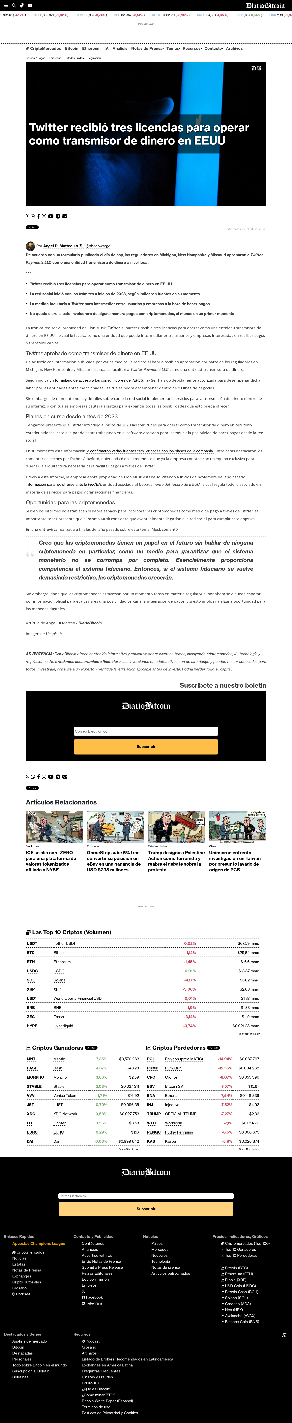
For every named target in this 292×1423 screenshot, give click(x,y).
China (212, 846)
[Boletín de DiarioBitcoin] (65, 216)
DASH (32, 1068)
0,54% (205, 15)
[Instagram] (45, 216)
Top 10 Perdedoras (240, 1255)
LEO (188, 15)
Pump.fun (173, 1068)
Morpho (60, 1077)
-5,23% (282, 15)
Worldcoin (173, 1123)
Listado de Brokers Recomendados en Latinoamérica (127, 1359)
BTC (31, 952)
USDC (32, 971)
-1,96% (171, 15)
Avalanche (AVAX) (239, 1315)
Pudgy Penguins (179, 1132)
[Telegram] (59, 216)
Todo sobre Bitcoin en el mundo (39, 1365)
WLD (151, 1123)
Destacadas (22, 1353)
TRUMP (154, 1113)
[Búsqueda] (16, 5)
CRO (151, 1077)
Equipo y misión (95, 1279)
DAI (30, 1141)
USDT (32, 943)
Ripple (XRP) (235, 1279)
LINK (223, 15)
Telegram (93, 1303)
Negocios (159, 1255)
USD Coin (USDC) (240, 1285)
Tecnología (160, 1261)
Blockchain (32, 846)
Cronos (171, 1077)
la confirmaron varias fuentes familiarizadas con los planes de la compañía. (150, 451)
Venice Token (64, 1095)
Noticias (19, 1258)
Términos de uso (96, 1406)
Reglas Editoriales (97, 1273)
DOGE (106, 15)
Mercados (159, 1249)
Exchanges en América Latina (107, 1365)
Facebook (94, 1297)
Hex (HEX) (233, 1309)
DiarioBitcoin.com (249, 1033)
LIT (30, 1123)
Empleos (89, 1285)
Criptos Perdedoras (178, 1047)
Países (157, 1243)
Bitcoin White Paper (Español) (107, 1401)
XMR (150, 15)
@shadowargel (98, 245)
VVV (31, 1095)
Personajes (22, 1359)
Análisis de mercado (29, 1341)
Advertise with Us (97, 1255)
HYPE (29, 15)
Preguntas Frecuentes (101, 1371)
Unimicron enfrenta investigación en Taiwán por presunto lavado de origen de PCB (235, 861)
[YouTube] (52, 216)
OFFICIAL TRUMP (180, 1113)
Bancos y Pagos (35, 58)
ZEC (67, 15)
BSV (151, 1086)
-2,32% (11, 15)
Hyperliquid (63, 1025)
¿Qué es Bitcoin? (96, 1389)
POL (151, 1058)
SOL (31, 980)
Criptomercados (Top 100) (247, 1243)
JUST (58, 1104)
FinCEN (94, 484)
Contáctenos (93, 1243)
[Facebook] (39, 216)
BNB (31, 1007)
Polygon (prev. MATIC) (184, 1058)
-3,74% (50, 15)
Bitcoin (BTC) (236, 1268)
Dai (56, 1141)
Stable (59, 1086)
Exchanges (21, 1276)
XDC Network (65, 1113)
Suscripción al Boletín (30, 1371)
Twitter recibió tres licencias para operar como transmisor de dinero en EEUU (139, 134)
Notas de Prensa (146, 48)
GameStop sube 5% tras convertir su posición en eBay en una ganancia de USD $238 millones (114, 861)
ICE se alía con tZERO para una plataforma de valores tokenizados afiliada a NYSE (51, 861)
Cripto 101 (90, 1383)
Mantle (59, 1058)
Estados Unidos (74, 58)
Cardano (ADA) (237, 1303)
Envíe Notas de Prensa (101, 1261)
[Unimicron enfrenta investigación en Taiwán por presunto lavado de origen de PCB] (237, 828)
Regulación (94, 58)
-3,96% (132, 15)
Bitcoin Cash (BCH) (241, 1291)
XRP (31, 989)
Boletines (20, 1377)
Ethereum (91, 48)
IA (106, 48)
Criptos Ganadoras (57, 1047)
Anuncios (90, 1249)
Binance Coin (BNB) (241, 1321)
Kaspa (170, 1141)
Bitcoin (71, 48)
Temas (172, 48)
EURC (32, 1132)
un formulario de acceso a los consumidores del (96, 380)
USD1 (32, 998)
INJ (150, 1104)
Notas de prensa (165, 1267)
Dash (57, 1068)
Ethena (171, 1095)
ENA (151, 1095)
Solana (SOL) (236, 1297)
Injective (172, 1104)
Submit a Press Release (102, 1267)
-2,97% (240, 15)
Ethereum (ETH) (238, 1274)
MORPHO (35, 1077)
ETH (31, 961)
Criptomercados (29, 1252)
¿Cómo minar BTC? (98, 1395)
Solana (59, 980)
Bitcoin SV (174, 1086)
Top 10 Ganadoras (240, 1249)
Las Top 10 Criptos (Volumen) (71, 932)
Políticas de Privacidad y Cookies (110, 1412)
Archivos (234, 48)
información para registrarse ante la (57, 484)
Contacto (213, 48)
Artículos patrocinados (170, 1273)
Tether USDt (64, 943)
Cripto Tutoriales (26, 1282)
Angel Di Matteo (58, 245)
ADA (257, 15)
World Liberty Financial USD (78, 998)
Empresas (55, 58)
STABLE (34, 1086)
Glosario (19, 1288)
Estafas (18, 1264)
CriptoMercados (45, 48)
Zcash (59, 1016)
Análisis (120, 48)
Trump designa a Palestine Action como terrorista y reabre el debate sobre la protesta (176, 861)
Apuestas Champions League (38, 1243)
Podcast (22, 1294)
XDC (31, 1113)
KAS (151, 1141)
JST (30, 1104)
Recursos (191, 48)
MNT (31, 1058)
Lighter (59, 1123)
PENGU (154, 1132)
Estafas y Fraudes (97, 1377)
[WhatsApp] (34, 216)
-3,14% (88, 15)
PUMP (152, 1068)
